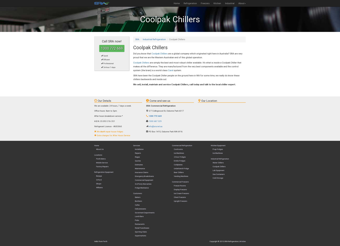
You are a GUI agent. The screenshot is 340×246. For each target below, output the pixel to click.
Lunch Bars (139, 216)
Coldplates (178, 165)
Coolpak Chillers (160, 53)
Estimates (139, 165)
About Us (100, 149)
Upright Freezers (180, 201)
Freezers (205, 3)
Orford (99, 180)
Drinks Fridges (179, 161)
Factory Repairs (102, 166)
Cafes (137, 205)
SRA (137, 39)
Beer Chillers (179, 172)
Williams (99, 187)
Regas (137, 157)
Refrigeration (190, 3)
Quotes (138, 161)
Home (177, 3)
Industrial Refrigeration (154, 39)
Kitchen (217, 3)
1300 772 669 (155, 116)
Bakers (137, 197)
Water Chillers (218, 163)
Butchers (138, 201)
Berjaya (99, 176)
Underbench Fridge (181, 168)
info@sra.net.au (155, 126)
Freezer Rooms (180, 186)
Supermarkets (140, 236)
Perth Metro (101, 159)
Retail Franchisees (142, 228)
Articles (243, 241)
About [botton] (241, 3)
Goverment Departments (144, 213)
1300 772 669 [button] (112, 48)
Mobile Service (102, 163)
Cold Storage (218, 178)
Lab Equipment (218, 170)
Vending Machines (181, 176)
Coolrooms (178, 149)
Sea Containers (219, 174)
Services (136, 145)
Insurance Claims (141, 172)
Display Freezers (180, 189)
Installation (139, 149)
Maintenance (140, 168)
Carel (170, 70)
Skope (98, 184)
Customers (137, 193)
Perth (105, 241)
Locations (98, 155)
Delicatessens (140, 209)
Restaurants (139, 224)
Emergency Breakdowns (144, 176)
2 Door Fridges (180, 157)
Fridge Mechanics (142, 188)
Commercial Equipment (144, 180)
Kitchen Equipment (218, 145)
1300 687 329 (155, 121)
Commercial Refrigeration (182, 145)
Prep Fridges (218, 149)
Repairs (138, 153)
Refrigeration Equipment (103, 172)
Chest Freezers (180, 197)
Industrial (229, 3)
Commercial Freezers (180, 182)
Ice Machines (179, 153)
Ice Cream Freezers (181, 193)
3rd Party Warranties (143, 184)
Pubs (137, 220)
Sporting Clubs (141, 232)
